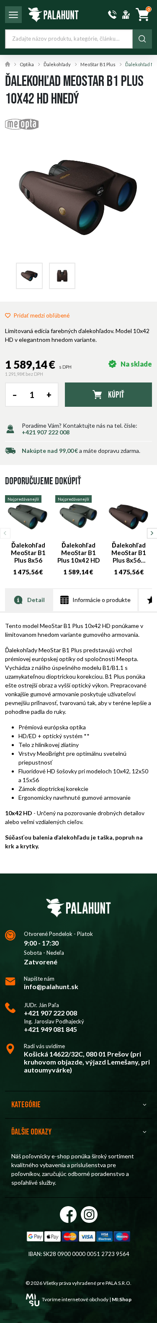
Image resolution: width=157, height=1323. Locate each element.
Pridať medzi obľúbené (41, 315)
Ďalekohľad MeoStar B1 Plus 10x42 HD (78, 552)
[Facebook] (68, 1214)
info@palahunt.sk (51, 986)
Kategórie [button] (26, 1105)
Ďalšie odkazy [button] (31, 1132)
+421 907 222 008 (45, 432)
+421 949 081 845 (50, 1029)
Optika (27, 64)
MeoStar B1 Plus (98, 64)
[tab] (28, 599)
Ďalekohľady (57, 64)
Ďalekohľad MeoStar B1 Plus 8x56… (128, 552)
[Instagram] (89, 1214)
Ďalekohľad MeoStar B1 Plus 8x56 (28, 552)
